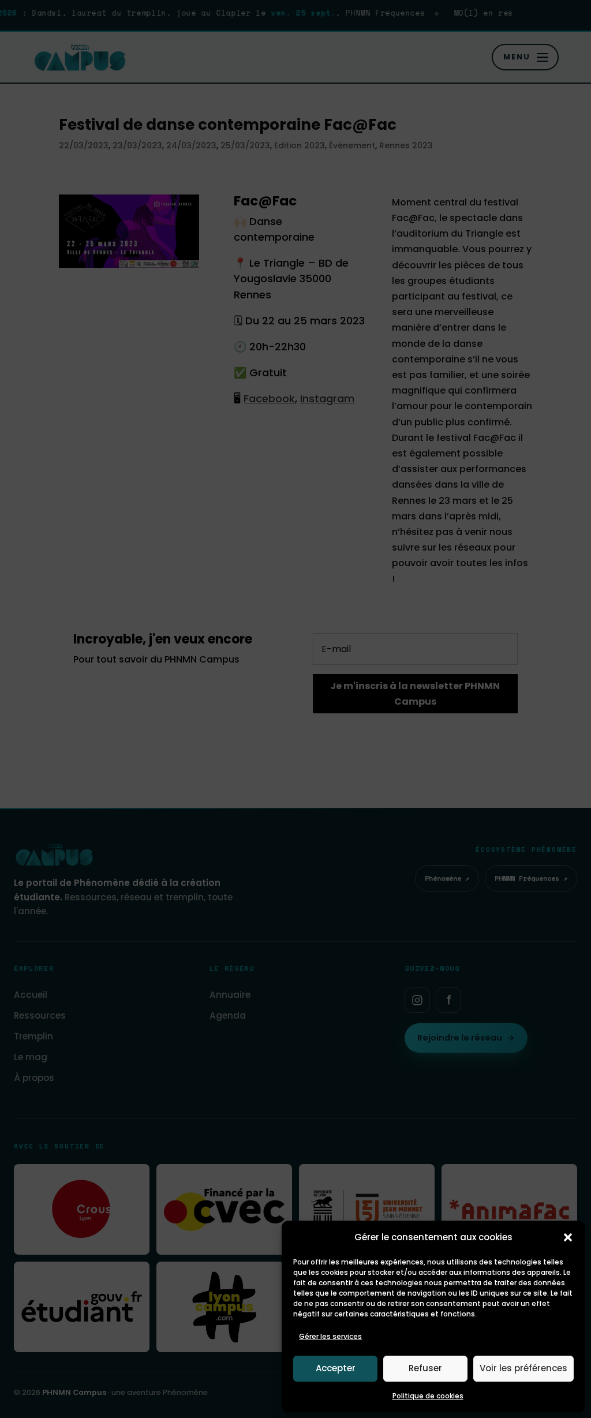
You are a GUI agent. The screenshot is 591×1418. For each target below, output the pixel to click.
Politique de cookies (427, 1396)
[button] (568, 1237)
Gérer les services (330, 1336)
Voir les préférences (523, 1368)
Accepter (336, 1368)
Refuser (425, 1368)
